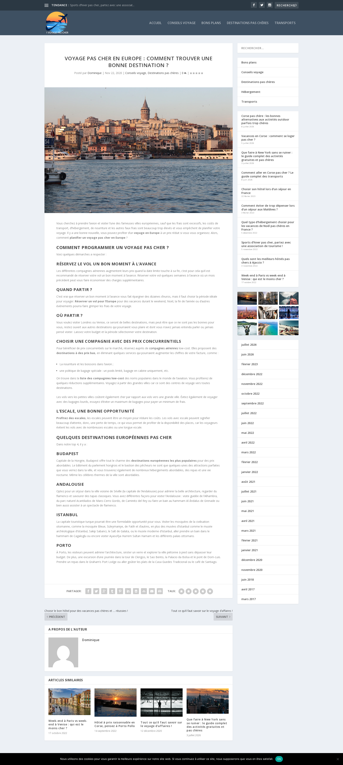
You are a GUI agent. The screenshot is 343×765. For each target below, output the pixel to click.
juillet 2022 (248, 413)
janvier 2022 (249, 472)
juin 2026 (247, 354)
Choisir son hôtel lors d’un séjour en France (266, 191)
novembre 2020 (251, 570)
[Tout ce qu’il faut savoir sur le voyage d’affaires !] (162, 702)
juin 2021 (247, 501)
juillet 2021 (248, 491)
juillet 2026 (248, 344)
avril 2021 (247, 521)
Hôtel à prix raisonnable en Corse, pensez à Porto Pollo (114, 724)
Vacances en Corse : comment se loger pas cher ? (268, 137)
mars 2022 (248, 452)
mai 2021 (247, 511)
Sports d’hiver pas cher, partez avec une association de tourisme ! (266, 244)
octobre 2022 (250, 393)
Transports (285, 23)
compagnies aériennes (163, 348)
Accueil (155, 23)
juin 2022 (247, 423)
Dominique (95, 73)
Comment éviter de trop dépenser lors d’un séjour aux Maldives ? (268, 207)
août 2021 (248, 482)
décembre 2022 (251, 374)
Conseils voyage (182, 23)
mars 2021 (248, 530)
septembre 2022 (252, 403)
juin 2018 (247, 579)
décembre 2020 (251, 560)
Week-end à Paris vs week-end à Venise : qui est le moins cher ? (67, 724)
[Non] (337, 759)
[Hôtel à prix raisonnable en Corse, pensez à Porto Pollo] (115, 702)
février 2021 (249, 540)
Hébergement (250, 92)
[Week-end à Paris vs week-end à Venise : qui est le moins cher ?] (69, 701)
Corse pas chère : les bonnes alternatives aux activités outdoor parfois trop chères (265, 119)
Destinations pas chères (248, 23)
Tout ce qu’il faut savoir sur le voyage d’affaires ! (161, 724)
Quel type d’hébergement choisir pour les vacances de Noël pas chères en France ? (267, 225)
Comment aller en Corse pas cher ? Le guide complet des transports (267, 174)
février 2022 (249, 462)
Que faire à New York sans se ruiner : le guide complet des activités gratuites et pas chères (207, 724)
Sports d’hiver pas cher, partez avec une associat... (102, 5)
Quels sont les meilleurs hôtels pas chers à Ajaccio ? (265, 260)
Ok (279, 758)
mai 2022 (247, 433)
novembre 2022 (251, 384)
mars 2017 (248, 599)
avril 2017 (247, 589)
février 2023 (249, 364)
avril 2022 (247, 442)
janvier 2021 (249, 550)
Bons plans (211, 23)
